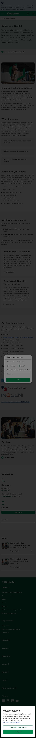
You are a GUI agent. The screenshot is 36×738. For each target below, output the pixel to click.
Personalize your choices (18, 727)
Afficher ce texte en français (11, 722)
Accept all (18, 732)
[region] (18, 721)
